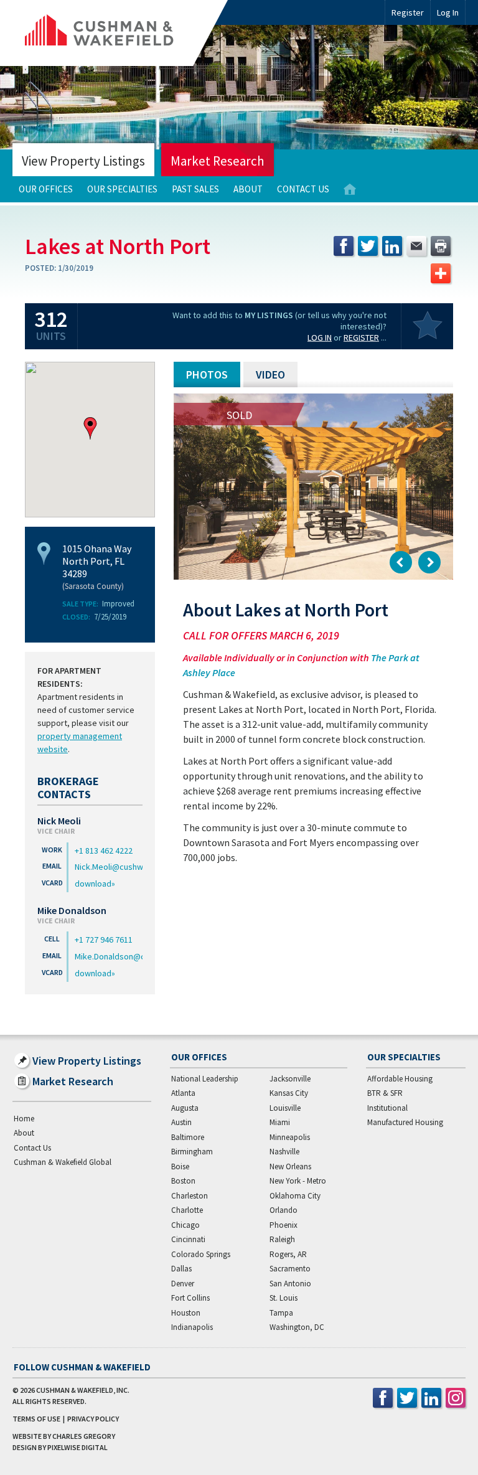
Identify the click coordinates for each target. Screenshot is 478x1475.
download (93, 883)
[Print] (441, 246)
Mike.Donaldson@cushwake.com (109, 956)
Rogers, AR (288, 1254)
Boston (183, 1181)
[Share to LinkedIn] (392, 246)
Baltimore (187, 1137)
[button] (90, 428)
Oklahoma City (295, 1195)
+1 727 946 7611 (104, 939)
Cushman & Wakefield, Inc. (82, 1390)
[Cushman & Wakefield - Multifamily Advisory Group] (120, 33)
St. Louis (283, 1298)
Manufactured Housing (405, 1122)
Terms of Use (36, 1418)
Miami (279, 1122)
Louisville (285, 1108)
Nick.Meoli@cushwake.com (109, 866)
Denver (182, 1283)
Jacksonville (290, 1078)
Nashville (284, 1151)
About (248, 189)
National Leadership (204, 1078)
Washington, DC (296, 1327)
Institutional (387, 1108)
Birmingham (192, 1151)
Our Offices (46, 189)
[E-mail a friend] (416, 246)
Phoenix (283, 1225)
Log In (319, 337)
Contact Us (303, 189)
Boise (180, 1166)
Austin (181, 1122)
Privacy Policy (93, 1418)
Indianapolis (192, 1327)
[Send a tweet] (368, 246)
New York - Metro (297, 1181)
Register (407, 12)
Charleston (189, 1195)
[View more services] (441, 273)
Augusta (185, 1108)
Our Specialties (122, 189)
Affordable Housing (400, 1078)
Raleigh (282, 1239)
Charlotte (187, 1210)
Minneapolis (289, 1137)
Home (349, 189)
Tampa (281, 1313)
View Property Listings (83, 161)
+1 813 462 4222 (104, 850)
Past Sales (195, 189)
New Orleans (290, 1166)
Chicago (185, 1225)
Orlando (283, 1210)
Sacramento (290, 1268)
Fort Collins (190, 1298)
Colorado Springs (200, 1254)
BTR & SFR (385, 1093)
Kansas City (288, 1093)
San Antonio (290, 1283)
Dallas (181, 1268)
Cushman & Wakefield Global (62, 1162)
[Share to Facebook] (344, 246)
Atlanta (183, 1093)
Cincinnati (188, 1239)
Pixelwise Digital (77, 1447)
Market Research (218, 161)
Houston (185, 1313)
